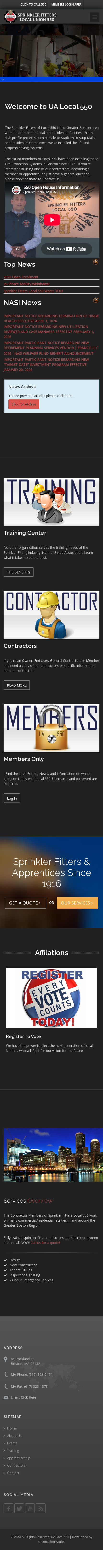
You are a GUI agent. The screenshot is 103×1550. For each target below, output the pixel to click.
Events (12, 1443)
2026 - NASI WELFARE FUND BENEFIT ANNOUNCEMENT (48, 353)
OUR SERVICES (76, 903)
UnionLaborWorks (51, 1541)
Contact (13, 1473)
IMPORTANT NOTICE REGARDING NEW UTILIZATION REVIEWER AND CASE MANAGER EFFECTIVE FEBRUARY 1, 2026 (49, 331)
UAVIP (15, 1036)
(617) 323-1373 (36, 1386)
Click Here (28, 1397)
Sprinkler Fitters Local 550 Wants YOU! (33, 291)
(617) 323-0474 (40, 1374)
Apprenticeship (18, 1458)
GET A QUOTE (24, 903)
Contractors (16, 1465)
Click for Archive (23, 404)
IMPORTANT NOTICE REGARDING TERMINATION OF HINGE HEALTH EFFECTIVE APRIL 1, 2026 (51, 318)
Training (13, 1450)
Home (12, 1428)
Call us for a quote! (45, 1242)
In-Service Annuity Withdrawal (26, 284)
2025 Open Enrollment (21, 277)
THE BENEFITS (18, 572)
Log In (12, 798)
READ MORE (17, 685)
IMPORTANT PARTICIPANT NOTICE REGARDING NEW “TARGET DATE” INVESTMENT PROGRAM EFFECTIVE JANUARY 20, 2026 (46, 364)
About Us (14, 1435)
